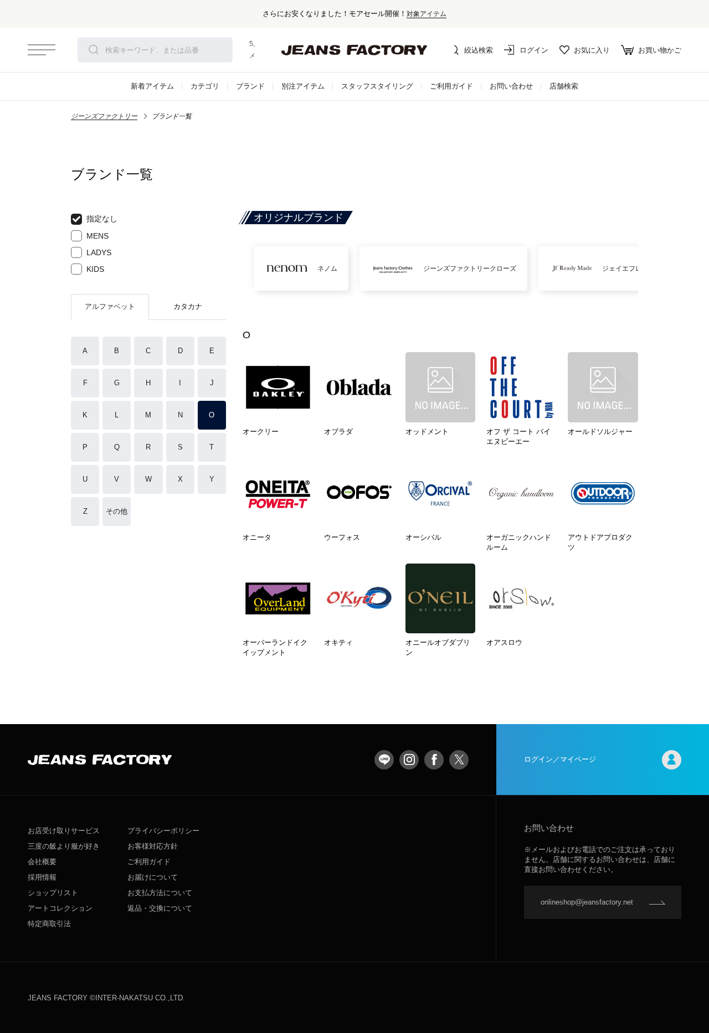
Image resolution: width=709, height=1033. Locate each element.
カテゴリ (205, 86)
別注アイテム (303, 86)
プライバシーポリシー (163, 831)
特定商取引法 (49, 924)
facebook (434, 759)
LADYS (98, 252)
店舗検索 (563, 86)
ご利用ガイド (451, 86)
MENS (97, 235)
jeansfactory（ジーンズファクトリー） (354, 49)
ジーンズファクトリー (104, 116)
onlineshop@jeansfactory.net (587, 902)
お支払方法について (159, 893)
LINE (384, 759)
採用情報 (42, 877)
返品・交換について (159, 908)
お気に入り (592, 50)
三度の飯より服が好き (64, 846)
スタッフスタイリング (377, 86)
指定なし (101, 218)
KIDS (95, 269)
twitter (459, 759)
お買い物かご (659, 50)
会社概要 (42, 862)
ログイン (534, 50)
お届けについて (152, 877)
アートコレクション (60, 908)
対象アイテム (426, 13)
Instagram (409, 759)
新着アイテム (152, 86)
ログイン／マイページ (560, 759)
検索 (94, 50)
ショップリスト (53, 893)
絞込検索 (478, 50)
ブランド (250, 86)
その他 (116, 511)
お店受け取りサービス (64, 831)
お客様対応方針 (152, 846)
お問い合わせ (511, 86)
